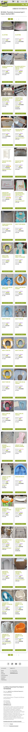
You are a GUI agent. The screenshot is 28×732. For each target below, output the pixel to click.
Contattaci (3, 677)
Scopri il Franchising (3, 679)
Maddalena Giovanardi (13, 725)
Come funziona (4, 675)
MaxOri (11, 723)
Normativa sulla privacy (8, 721)
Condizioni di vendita (17, 721)
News (2, 672)
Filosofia (3, 673)
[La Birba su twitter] (12, 663)
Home (2, 670)
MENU (23, 1)
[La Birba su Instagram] (19, 663)
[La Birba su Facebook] (8, 663)
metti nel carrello (7, 50)
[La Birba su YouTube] (16, 663)
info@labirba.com (14, 673)
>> (18, 19)
